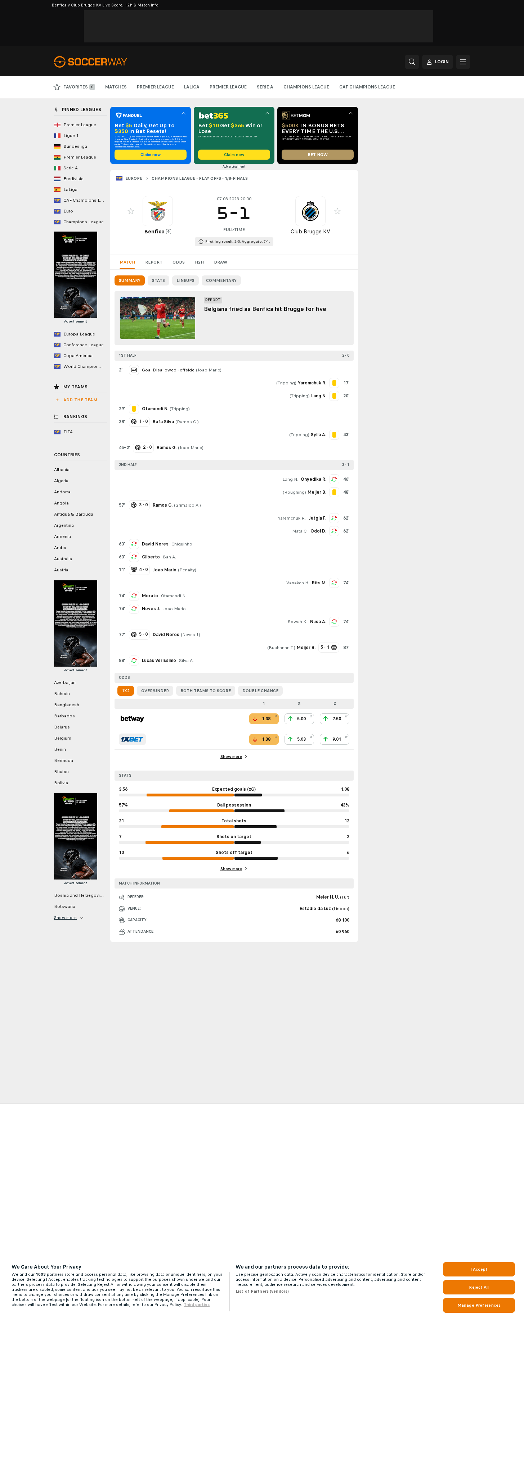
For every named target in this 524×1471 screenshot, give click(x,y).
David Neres (155, 544)
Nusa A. (318, 622)
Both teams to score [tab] (205, 690)
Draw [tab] (220, 262)
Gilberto (151, 557)
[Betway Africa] (132, 719)
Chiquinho (181, 544)
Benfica (154, 231)
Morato (150, 596)
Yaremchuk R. (292, 518)
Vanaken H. (297, 583)
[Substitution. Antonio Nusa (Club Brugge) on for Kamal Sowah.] (334, 622)
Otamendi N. (173, 596)
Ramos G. (187, 422)
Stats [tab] (158, 280)
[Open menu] (463, 62)
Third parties (197, 1304)
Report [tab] (153, 262)
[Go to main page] (103, 62)
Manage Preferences (479, 1305)
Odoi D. (318, 531)
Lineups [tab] (185, 280)
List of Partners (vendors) (262, 1291)
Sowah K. (297, 622)
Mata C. (300, 531)
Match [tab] (127, 262)
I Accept (479, 1269)
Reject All (479, 1287)
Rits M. (319, 583)
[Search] (412, 62)
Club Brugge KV (310, 231)
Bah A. (169, 557)
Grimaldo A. (187, 505)
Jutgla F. (317, 518)
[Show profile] (158, 211)
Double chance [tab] (260, 690)
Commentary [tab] (221, 280)
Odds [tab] (179, 262)
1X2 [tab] (126, 690)
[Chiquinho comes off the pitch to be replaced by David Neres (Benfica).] (134, 544)
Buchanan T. (281, 647)
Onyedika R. (313, 479)
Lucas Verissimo (159, 660)
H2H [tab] (199, 262)
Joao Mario (208, 370)
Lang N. (290, 479)
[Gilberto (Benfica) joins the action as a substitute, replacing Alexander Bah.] (134, 557)
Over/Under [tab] (155, 690)
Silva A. (186, 660)
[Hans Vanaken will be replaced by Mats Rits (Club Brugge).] (334, 583)
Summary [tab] (129, 280)
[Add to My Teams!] (130, 211)
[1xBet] (132, 739)
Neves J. (151, 609)
